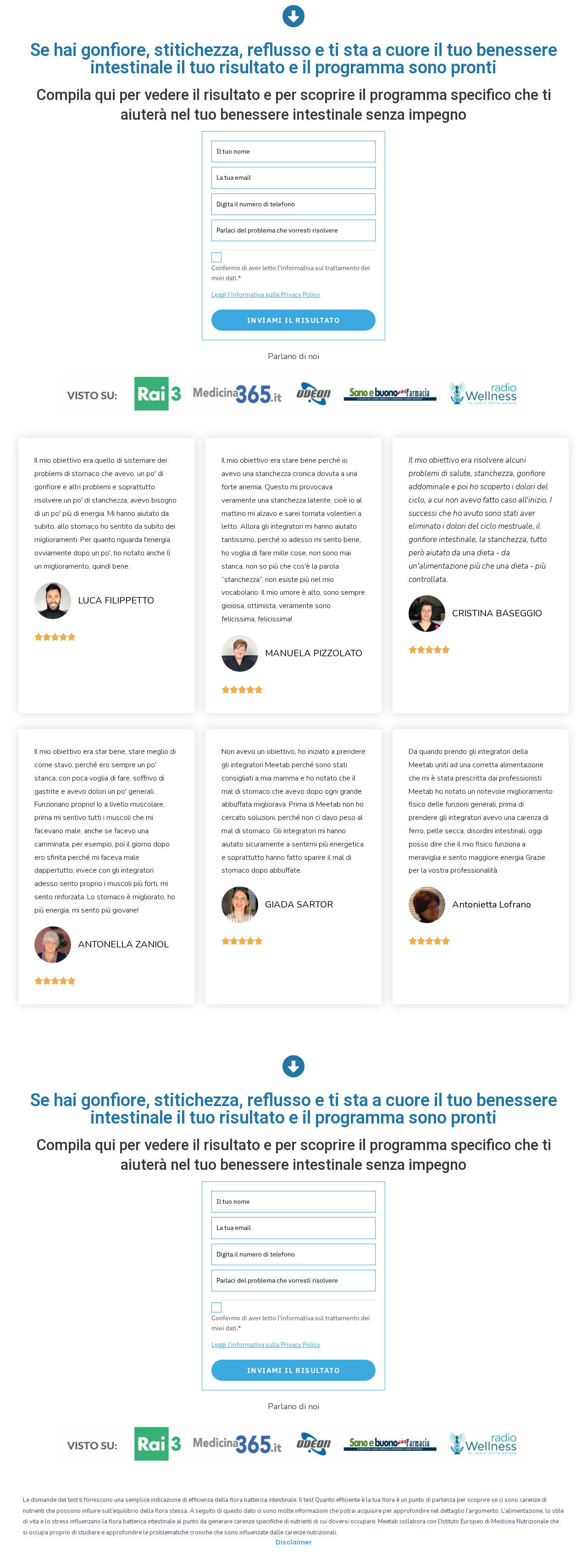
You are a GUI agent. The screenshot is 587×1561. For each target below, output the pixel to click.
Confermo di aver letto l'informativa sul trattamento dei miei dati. (290, 273)
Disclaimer (294, 1542)
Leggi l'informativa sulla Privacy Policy (265, 294)
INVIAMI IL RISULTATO (293, 320)
